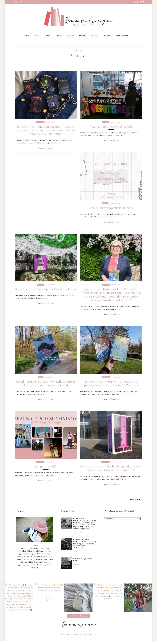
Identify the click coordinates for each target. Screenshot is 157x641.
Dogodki (82, 35)
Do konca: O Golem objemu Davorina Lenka (46, 289)
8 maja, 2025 (48, 377)
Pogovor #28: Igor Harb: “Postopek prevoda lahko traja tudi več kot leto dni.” (111, 468)
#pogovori (46, 2)
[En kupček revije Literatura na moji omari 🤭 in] (108, 598)
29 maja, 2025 (116, 284)
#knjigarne (29, 2)
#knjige (15, 2)
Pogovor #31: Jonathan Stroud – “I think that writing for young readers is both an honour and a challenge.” (45, 130)
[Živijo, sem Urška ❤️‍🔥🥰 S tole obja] (19, 598)
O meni (37, 35)
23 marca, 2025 (50, 462)
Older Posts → (135, 499)
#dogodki (38, 2)
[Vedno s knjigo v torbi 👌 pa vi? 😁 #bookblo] (49, 598)
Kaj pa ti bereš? (46, 466)
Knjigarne (70, 35)
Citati (59, 35)
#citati (22, 2)
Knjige (48, 35)
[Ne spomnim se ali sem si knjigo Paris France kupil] (78, 598)
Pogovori (94, 35)
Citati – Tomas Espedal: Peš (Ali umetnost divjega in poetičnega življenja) (45, 383)
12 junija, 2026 (77, 532)
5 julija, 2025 (49, 284)
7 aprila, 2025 (116, 377)
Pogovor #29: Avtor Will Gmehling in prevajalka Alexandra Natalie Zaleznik (111, 383)
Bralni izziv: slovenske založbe (111, 208)
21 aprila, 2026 (115, 122)
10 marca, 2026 (115, 203)
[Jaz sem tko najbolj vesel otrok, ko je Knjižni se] (138, 598)
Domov (27, 35)
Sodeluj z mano (122, 35)
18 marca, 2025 (115, 462)
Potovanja (107, 35)
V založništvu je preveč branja (111, 126)
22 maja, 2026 (50, 122)
